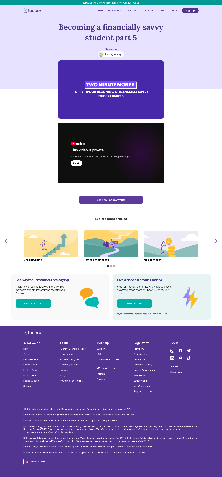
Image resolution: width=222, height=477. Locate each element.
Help (163, 10)
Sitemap (27, 386)
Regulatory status (143, 391)
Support (101, 348)
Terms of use (140, 348)
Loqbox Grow (30, 370)
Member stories (33, 303)
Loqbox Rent (30, 375)
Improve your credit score (73, 348)
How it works (66, 354)
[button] (131, 10)
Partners (101, 373)
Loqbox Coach (31, 380)
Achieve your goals (69, 359)
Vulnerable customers (108, 359)
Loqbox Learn (67, 370)
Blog (62, 375)
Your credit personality (71, 380)
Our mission (149, 10)
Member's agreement (145, 370)
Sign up (190, 10)
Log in (174, 10)
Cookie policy (141, 359)
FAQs (99, 354)
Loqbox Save (30, 364)
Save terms (139, 375)
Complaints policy (143, 364)
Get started (134, 303)
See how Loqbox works (111, 199)
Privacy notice (141, 354)
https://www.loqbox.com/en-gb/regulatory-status (48, 432)
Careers (101, 379)
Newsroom (176, 372)
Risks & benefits (142, 386)
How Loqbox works (109, 10)
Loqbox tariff (140, 380)
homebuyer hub (128, 2)
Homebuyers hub (69, 364)
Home (26, 348)
